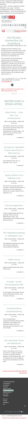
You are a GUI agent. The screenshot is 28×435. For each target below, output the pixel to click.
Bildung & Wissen (7, 392)
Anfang (3, 89)
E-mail (3, 85)
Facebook (9, 85)
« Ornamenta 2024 (9, 89)
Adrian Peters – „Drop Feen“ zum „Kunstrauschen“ (14, 115)
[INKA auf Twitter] (6, 25)
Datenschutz (23, 418)
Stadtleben (5, 395)
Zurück (14, 94)
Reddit (15, 85)
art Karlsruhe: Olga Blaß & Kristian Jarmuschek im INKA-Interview (14, 150)
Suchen (25, 27)
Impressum (17, 418)
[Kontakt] (2, 25)
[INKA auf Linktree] (25, 25)
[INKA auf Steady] (23, 25)
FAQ (4, 404)
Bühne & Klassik (7, 388)
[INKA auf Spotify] (10, 25)
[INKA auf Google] (16, 25)
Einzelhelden (6, 385)
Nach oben (14, 406)
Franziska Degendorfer (14, 205)
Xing (21, 85)
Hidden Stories (14, 259)
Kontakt (5, 400)
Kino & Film (6, 394)
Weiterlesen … (21, 137)
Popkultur (5, 387)
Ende (15, 90)
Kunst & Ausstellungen (10, 121)
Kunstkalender (6, 383)
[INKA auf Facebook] (4, 25)
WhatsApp (6, 85)
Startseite (4, 418)
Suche (8, 418)
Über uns (5, 399)
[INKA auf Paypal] (21, 25)
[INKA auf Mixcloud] (13, 25)
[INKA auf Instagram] (8, 25)
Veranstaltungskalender (9, 381)
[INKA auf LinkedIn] (20, 25)
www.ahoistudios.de (7, 81)
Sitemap (12, 418)
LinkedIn (18, 85)
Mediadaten (6, 402)
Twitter (12, 85)
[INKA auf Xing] (17, 25)
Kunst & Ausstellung (8, 390)
